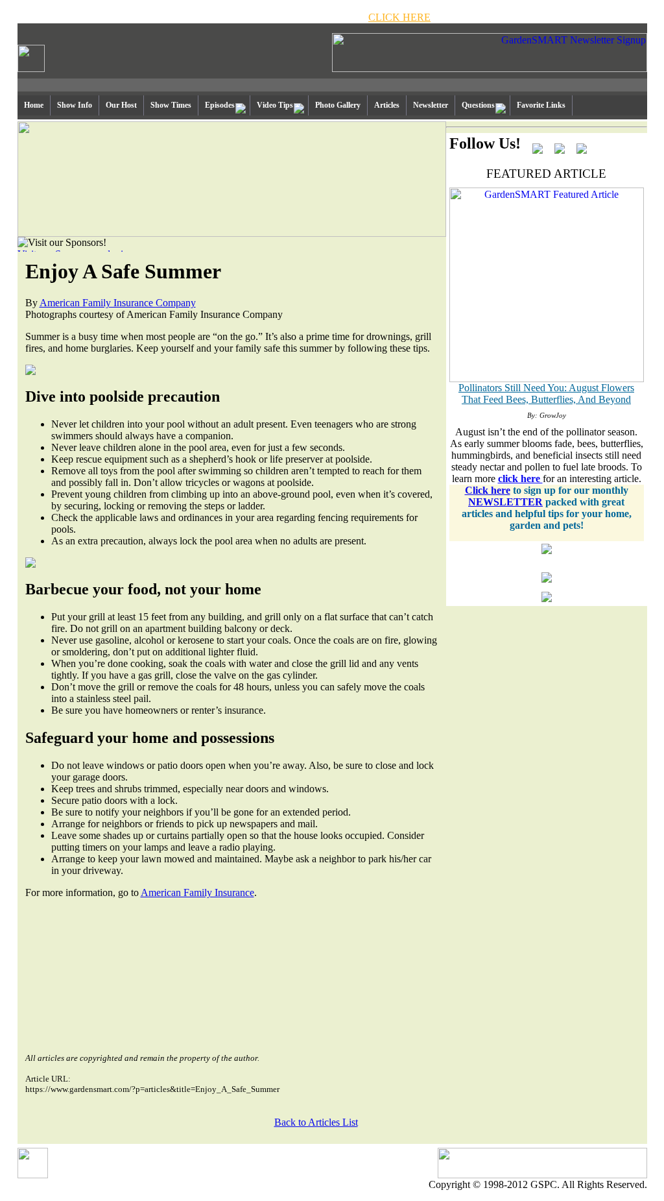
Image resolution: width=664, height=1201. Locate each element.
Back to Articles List (316, 1122)
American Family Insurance (197, 892)
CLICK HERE (399, 17)
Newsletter (430, 105)
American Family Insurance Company (118, 302)
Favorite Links (541, 105)
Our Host (121, 105)
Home (33, 105)
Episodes (220, 105)
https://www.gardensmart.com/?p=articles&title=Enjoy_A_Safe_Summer (152, 1089)
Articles (386, 105)
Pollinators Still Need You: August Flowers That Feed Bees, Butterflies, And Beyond (546, 393)
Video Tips (275, 105)
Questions (478, 105)
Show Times (170, 105)
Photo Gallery (338, 105)
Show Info (74, 105)
